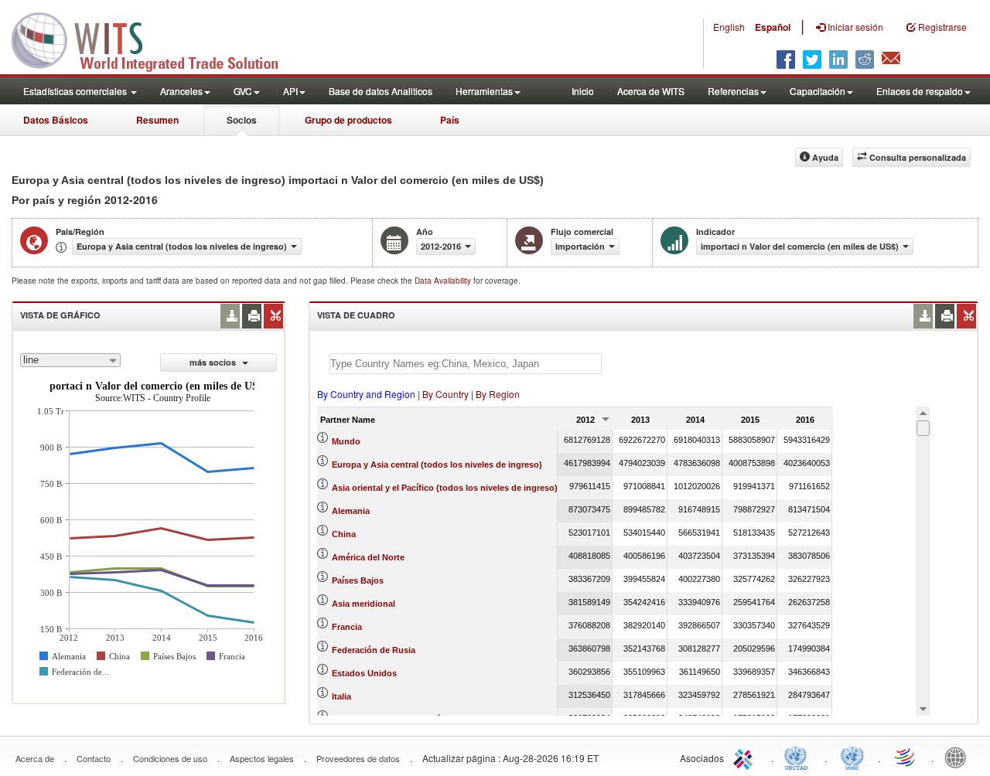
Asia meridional (363, 603)
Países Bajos (358, 580)
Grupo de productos (348, 120)
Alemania (351, 511)
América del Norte (368, 557)
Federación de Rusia (373, 650)
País (449, 120)
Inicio (583, 90)
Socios (242, 120)
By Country (445, 393)
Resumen (157, 120)
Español (772, 27)
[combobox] (70, 360)
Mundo (346, 441)
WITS (154, 38)
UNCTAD (798, 756)
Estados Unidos (364, 673)
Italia (341, 696)
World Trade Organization (905, 756)
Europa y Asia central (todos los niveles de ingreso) (437, 464)
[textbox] (465, 363)
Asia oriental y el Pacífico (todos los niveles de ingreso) (445, 487)
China (344, 534)
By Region (498, 393)
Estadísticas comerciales (76, 90)
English (729, 26)
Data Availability (444, 280)
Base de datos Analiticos (380, 90)
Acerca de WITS (650, 90)
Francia (347, 626)
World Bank (959, 756)
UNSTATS (852, 756)
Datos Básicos (55, 120)
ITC (745, 756)
